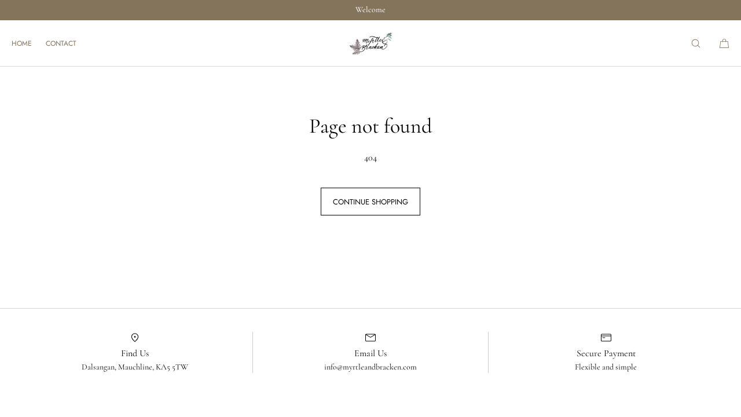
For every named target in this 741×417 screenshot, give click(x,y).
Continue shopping (370, 201)
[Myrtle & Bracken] (370, 43)
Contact (61, 43)
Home (22, 43)
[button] (696, 43)
